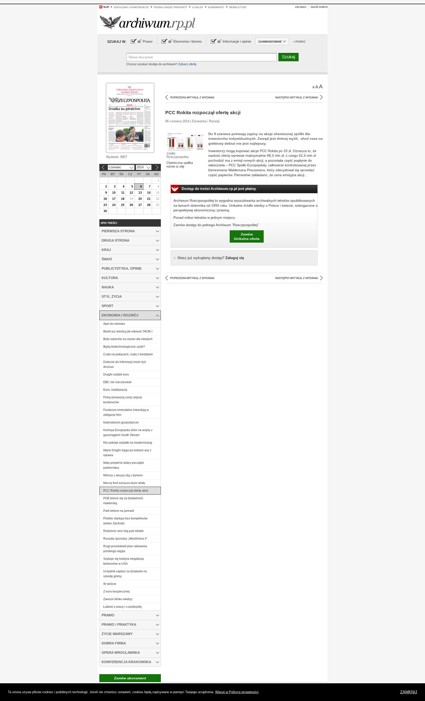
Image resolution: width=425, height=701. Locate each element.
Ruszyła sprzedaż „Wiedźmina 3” (125, 538)
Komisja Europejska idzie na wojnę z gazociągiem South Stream (127, 432)
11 (122, 192)
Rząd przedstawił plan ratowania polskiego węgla (125, 549)
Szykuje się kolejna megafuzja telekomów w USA (123, 561)
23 (105, 205)
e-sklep (197, 7)
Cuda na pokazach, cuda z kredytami (128, 354)
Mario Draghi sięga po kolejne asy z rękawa (127, 453)
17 (114, 199)
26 (131, 205)
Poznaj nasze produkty (170, 7)
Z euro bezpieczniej (116, 591)
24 (114, 205)
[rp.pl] (104, 6)
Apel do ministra (114, 324)
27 (140, 205)
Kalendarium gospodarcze (121, 422)
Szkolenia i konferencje (131, 7)
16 (105, 199)
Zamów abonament (130, 678)
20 (140, 199)
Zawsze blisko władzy (117, 599)
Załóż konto (319, 7)
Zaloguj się (211, 258)
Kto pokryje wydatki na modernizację (127, 442)
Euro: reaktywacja (115, 389)
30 (105, 211)
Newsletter (237, 7)
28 (149, 205)
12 (131, 192)
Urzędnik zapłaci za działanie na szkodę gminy (125, 574)
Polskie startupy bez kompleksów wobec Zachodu (125, 521)
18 (122, 199)
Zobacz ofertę (187, 64)
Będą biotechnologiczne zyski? (124, 346)
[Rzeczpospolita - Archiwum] (147, 22)
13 (140, 192)
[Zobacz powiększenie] (185, 141)
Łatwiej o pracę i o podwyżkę (122, 606)
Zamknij (408, 692)
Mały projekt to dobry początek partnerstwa (123, 465)
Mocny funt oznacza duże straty (124, 483)
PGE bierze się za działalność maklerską (123, 501)
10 (114, 192)
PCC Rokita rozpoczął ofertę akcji (125, 490)
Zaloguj (300, 7)
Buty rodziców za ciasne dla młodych (127, 339)
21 (149, 199)
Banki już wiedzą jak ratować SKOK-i (128, 331)
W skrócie (109, 584)
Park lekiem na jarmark (118, 511)
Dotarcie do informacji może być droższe (124, 364)
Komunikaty (216, 7)
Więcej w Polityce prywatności (236, 692)
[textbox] (201, 57)
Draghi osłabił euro (116, 374)
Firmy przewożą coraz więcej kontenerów (122, 400)
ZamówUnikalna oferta (246, 236)
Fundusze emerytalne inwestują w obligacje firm (126, 412)
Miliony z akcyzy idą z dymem (123, 475)
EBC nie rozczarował (117, 382)
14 (149, 192)
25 (122, 205)
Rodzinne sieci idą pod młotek (123, 531)
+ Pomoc (299, 41)
